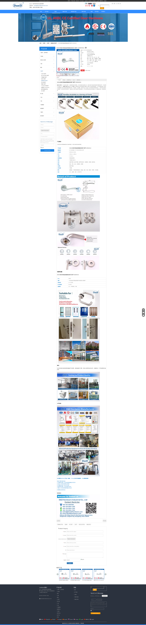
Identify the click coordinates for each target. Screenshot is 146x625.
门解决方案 (76, 599)
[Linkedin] (114, 3)
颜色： (82, 58)
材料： (82, 55)
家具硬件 (42, 115)
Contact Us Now (47, 150)
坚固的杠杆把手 (44, 80)
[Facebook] (118, 3)
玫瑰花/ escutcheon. (45, 87)
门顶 (41, 97)
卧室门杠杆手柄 (82, 524)
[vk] (120, 3)
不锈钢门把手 (44, 77)
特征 (64, 79)
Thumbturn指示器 (44, 85)
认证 (74, 79)
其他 (58, 617)
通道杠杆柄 (89, 524)
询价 (82, 70)
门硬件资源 (76, 596)
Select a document (71, 539)
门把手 (41, 71)
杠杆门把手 (43, 78)
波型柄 (66, 524)
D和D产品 (69, 79)
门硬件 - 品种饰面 (44, 52)
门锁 (41, 63)
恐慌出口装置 (43, 60)
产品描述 (59, 79)
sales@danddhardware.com (46, 598)
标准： (82, 54)
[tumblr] (112, 3)
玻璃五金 (58, 609)
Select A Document (45, 130)
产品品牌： (82, 52)
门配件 (41, 112)
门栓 (41, 101)
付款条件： (82, 61)
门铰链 (41, 56)
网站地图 (82, 623)
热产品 (58, 615)
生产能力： (82, 64)
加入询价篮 (88, 70)
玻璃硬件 (42, 108)
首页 (75, 589)
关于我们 (76, 592)
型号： (82, 51)
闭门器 (41, 93)
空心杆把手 (43, 82)
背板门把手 (43, 84)
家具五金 (58, 613)
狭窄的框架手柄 (44, 89)
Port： (82, 62)
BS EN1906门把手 (45, 75)
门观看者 (42, 104)
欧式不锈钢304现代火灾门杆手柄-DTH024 (99, 580)
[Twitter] (116, 3)
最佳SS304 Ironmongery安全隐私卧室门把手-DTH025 (87, 580)
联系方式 (78, 79)
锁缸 (41, 67)
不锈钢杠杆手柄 (60, 524)
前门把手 (70, 524)
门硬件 (75, 594)
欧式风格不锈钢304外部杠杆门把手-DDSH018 (64, 580)
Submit (70, 563)
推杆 (58, 593)
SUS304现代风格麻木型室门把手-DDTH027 (76, 580)
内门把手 (43, 90)
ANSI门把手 (43, 73)
